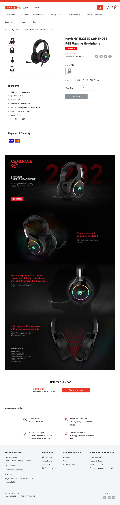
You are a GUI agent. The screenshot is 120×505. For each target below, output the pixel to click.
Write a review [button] (76, 390)
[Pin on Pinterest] (101, 56)
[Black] (69, 71)
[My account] (108, 7)
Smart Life (9, 22)
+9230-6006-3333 (12, 465)
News (65, 461)
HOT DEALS (24, 15)
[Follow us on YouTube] (113, 497)
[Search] (100, 7)
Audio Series (38, 15)
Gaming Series (55, 15)
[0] (113, 7)
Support (23, 22)
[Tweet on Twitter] (105, 56)
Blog (34, 22)
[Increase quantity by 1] (89, 87)
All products (15, 30)
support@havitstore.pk (14, 469)
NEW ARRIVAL (10, 15)
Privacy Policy (95, 457)
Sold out (76, 96)
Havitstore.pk (71, 53)
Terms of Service (69, 464)
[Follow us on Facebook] (104, 497)
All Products (47, 457)
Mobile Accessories (94, 15)
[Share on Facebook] (96, 56)
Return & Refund (96, 461)
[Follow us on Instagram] (109, 497)
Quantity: (69, 88)
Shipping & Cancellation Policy (102, 468)
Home (7, 30)
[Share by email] (110, 56)
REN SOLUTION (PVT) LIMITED (24, 496)
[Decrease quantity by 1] (77, 87)
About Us (66, 457)
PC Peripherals (74, 15)
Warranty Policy (96, 464)
